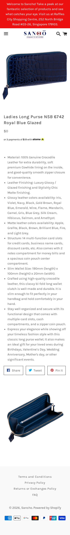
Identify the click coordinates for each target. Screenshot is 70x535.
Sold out (32, 146)
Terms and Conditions (35, 476)
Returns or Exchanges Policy (35, 488)
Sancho (26, 508)
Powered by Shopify (47, 508)
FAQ (35, 494)
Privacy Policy (35, 482)
